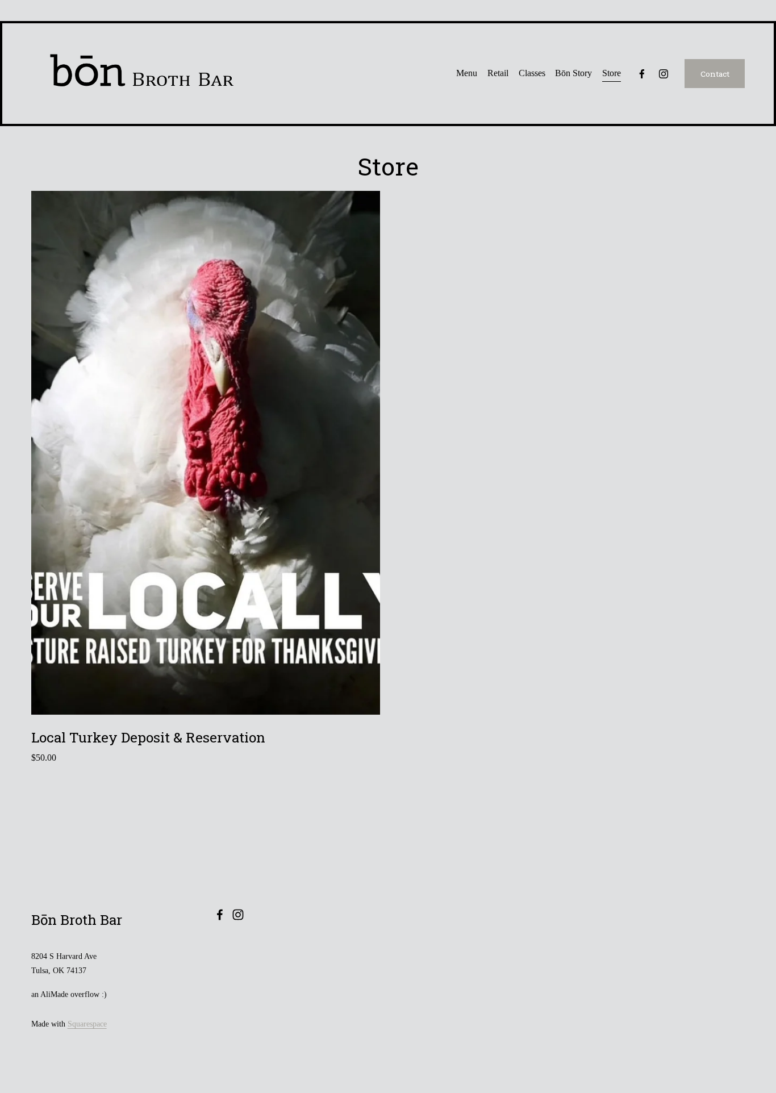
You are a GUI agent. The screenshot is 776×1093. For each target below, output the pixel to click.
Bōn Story (573, 73)
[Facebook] (642, 74)
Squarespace (87, 1023)
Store (611, 73)
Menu (466, 73)
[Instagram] (663, 74)
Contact (714, 74)
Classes (532, 73)
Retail (497, 73)
